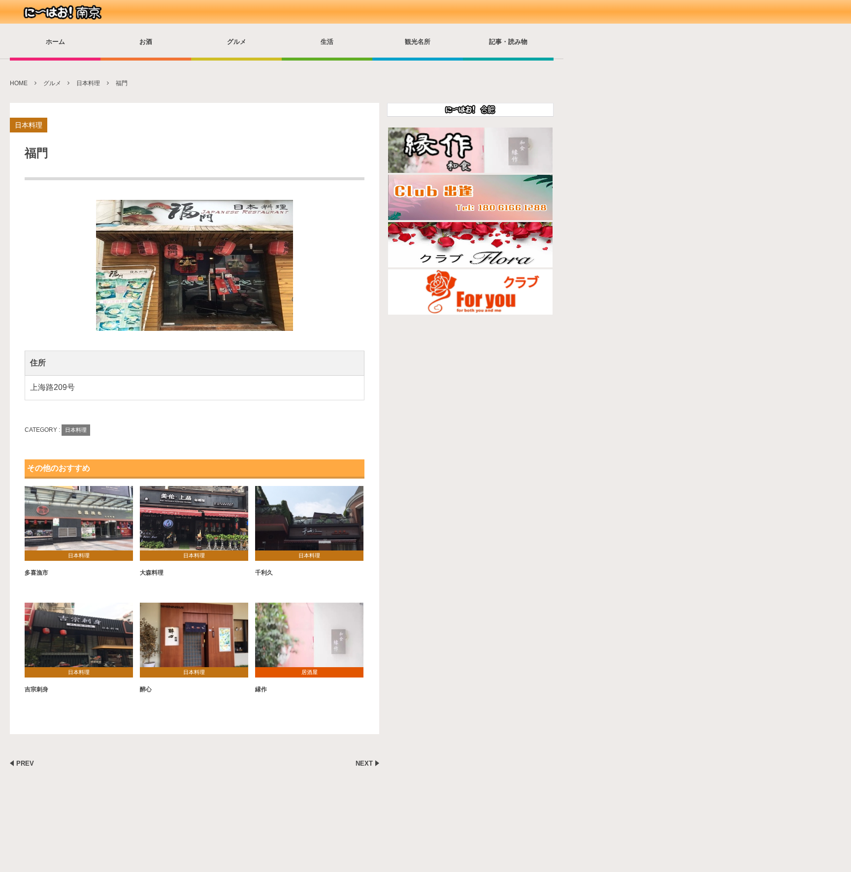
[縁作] (309, 639)
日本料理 (28, 125)
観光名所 (417, 41)
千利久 (264, 572)
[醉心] (194, 639)
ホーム (55, 41)
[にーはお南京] (64, 12)
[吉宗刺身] (79, 639)
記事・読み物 (508, 41)
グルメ (236, 41)
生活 (327, 41)
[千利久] (309, 522)
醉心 (146, 689)
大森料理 (152, 572)
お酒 (145, 41)
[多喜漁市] (79, 522)
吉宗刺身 (36, 689)
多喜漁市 (36, 572)
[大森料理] (194, 522)
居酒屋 (309, 672)
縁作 (261, 689)
